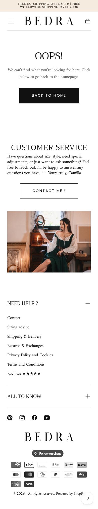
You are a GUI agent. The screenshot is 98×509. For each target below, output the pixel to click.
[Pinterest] (9, 417)
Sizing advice (18, 327)
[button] (11, 21)
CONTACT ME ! (49, 190)
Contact (13, 318)
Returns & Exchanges (25, 346)
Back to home (49, 95)
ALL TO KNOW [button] (24, 396)
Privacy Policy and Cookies (30, 355)
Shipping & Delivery (24, 336)
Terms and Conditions (25, 364)
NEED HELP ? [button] (22, 303)
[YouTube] (46, 417)
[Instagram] (22, 417)
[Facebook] (34, 417)
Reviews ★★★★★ (24, 374)
